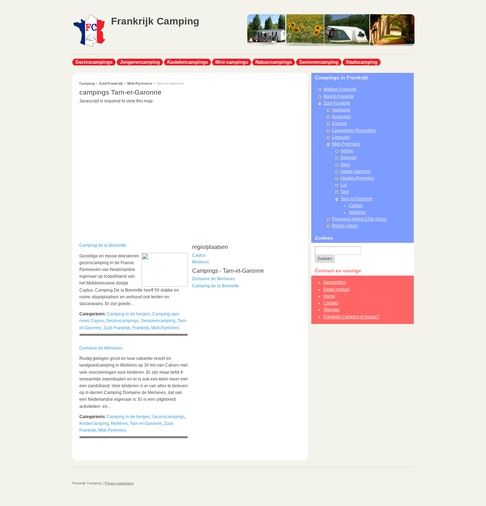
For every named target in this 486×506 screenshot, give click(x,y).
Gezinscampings (93, 62)
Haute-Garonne (355, 171)
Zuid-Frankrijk (111, 83)
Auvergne (341, 116)
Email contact (336, 289)
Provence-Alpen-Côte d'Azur (359, 219)
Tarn (344, 191)
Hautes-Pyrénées (357, 178)
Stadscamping (361, 62)
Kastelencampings (187, 62)
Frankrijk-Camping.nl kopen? (351, 316)
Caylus (97, 320)
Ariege (346, 150)
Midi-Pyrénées (139, 83)
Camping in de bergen (128, 313)
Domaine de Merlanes (100, 348)
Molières (119, 423)
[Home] (89, 45)
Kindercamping (94, 423)
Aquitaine (341, 109)
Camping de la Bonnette (102, 245)
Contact (330, 302)
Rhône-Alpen (345, 225)
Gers (345, 164)
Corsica (339, 123)
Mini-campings (231, 62)
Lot (343, 184)
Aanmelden (334, 282)
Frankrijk (140, 327)
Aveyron (348, 157)
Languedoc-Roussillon (354, 130)
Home (329, 296)
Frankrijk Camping (155, 21)
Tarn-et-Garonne (146, 423)
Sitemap (331, 309)
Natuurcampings (273, 62)
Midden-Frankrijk (339, 89)
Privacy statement (119, 483)
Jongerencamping (140, 62)
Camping (87, 83)
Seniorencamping (318, 62)
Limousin (341, 137)
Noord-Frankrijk (338, 96)
